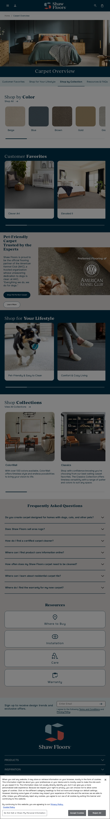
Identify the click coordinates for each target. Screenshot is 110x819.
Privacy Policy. (57, 804)
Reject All (97, 813)
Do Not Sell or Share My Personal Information (24, 813)
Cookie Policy (9, 807)
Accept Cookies (77, 813)
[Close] (105, 780)
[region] (55, 797)
